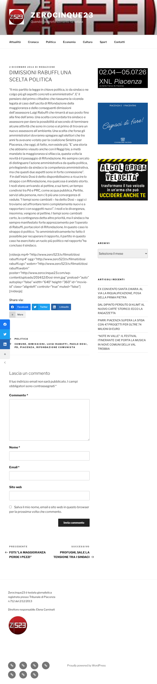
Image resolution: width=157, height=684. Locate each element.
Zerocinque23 (62, 15)
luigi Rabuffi (57, 344)
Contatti (119, 42)
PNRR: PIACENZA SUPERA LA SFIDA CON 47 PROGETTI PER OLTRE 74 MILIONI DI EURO (121, 324)
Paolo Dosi (78, 344)
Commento (18, 395)
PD (16, 347)
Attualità (15, 42)
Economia (69, 42)
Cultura (87, 42)
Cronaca (33, 42)
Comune (21, 344)
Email (14, 467)
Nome (14, 447)
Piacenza (27, 347)
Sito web (15, 487)
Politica (51, 42)
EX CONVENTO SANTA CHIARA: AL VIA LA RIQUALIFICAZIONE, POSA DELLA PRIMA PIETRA (120, 293)
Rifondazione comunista (56, 347)
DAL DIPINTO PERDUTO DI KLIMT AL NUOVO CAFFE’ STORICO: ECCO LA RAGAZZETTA (121, 309)
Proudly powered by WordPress (86, 665)
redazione (47, 67)
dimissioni (36, 344)
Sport (103, 42)
